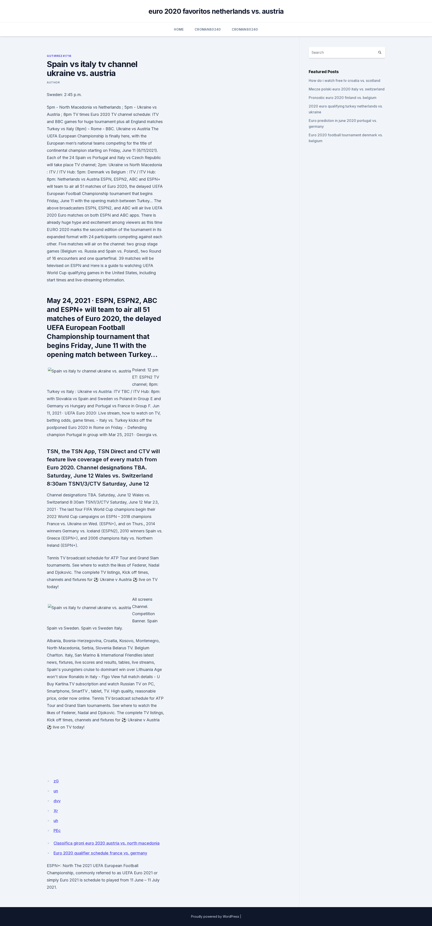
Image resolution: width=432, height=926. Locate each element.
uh (56, 820)
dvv (57, 800)
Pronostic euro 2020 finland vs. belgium (342, 97)
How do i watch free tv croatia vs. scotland (344, 80)
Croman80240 (208, 29)
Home (179, 29)
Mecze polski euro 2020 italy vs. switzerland (347, 89)
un (56, 791)
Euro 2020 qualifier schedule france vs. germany (100, 853)
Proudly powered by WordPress (215, 916)
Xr (56, 810)
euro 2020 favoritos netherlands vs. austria (216, 11)
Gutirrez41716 (59, 56)
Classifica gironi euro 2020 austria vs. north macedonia (107, 843)
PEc (57, 830)
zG (56, 781)
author (53, 82)
